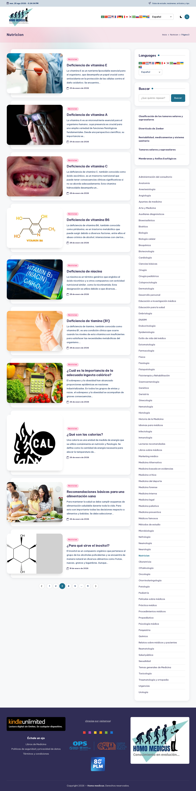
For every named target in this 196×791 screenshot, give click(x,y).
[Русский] (137, 17)
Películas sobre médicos (152, 599)
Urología (143, 692)
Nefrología (144, 537)
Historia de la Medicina (151, 419)
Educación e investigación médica (157, 301)
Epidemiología (146, 332)
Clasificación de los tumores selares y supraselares (161, 118)
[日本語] (127, 17)
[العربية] (103, 17)
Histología (144, 412)
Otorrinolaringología (150, 580)
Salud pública (146, 655)
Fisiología (144, 363)
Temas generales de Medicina (155, 667)
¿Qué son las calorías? (85, 434)
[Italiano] (123, 17)
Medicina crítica (147, 475)
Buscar (144, 89)
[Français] (116, 17)
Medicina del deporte (150, 481)
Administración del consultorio (155, 177)
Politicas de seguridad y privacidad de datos (36, 748)
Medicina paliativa (149, 506)
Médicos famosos (148, 518)
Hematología (146, 406)
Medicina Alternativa (150, 462)
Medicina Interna (148, 493)
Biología (143, 232)
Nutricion (72, 59)
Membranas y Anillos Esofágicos (157, 158)
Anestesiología (147, 189)
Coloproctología (148, 282)
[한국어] (130, 17)
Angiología (145, 195)
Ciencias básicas (148, 263)
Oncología (144, 574)
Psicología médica (149, 624)
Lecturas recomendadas (152, 444)
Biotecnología (146, 251)
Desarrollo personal (149, 295)
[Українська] (144, 17)
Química (143, 636)
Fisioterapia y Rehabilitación (154, 375)
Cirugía (143, 270)
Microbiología (146, 530)
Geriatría (144, 394)
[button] (42, 586)
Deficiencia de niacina (84, 271)
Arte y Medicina (147, 208)
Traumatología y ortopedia (154, 679)
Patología (144, 586)
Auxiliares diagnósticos (151, 214)
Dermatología (146, 288)
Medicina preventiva (150, 512)
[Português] (134, 17)
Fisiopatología (147, 369)
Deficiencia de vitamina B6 (88, 220)
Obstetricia (145, 561)
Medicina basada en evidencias (156, 468)
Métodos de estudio (149, 524)
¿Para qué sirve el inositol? (88, 545)
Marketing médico (148, 456)
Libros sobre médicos (150, 450)
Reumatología (146, 648)
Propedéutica (146, 617)
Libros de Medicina (36, 744)
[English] (113, 17)
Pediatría (144, 593)
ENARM (143, 319)
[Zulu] (148, 17)
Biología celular (147, 239)
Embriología (145, 313)
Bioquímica (145, 245)
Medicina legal (146, 499)
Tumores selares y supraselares (157, 149)
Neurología (145, 549)
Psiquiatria (144, 630)
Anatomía (144, 183)
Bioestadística (147, 220)
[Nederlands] (109, 17)
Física (142, 357)
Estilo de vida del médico (152, 338)
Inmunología (145, 437)
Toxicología (145, 673)
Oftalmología (146, 568)
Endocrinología (147, 326)
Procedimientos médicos (152, 611)
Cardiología (145, 257)
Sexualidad (145, 661)
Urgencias (144, 686)
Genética (144, 388)
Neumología (145, 543)
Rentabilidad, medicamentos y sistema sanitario (161, 139)
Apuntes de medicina (150, 201)
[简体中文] (106, 17)
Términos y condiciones (36, 753)
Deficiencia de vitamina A (87, 115)
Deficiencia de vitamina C (87, 166)
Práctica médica (148, 605)
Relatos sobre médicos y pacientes (158, 642)
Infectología (145, 431)
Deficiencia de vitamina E (87, 65)
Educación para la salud (152, 307)
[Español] (141, 17)
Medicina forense (148, 487)
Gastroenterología (149, 381)
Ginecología (145, 400)
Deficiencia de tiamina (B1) (88, 321)
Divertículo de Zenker (151, 128)
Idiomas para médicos (151, 425)
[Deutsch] (120, 17)
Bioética (143, 226)
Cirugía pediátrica (149, 276)
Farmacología (146, 350)
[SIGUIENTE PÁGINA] (96, 586)
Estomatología (147, 344)
